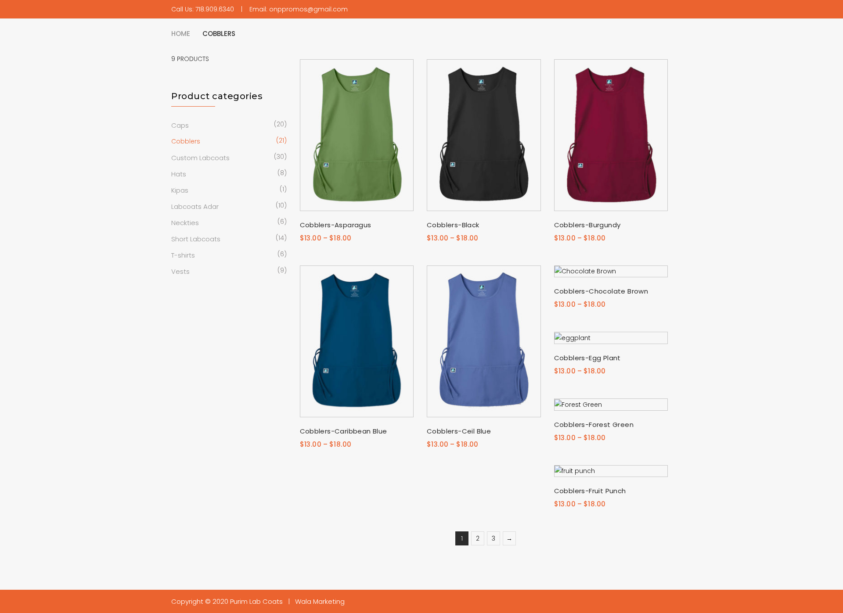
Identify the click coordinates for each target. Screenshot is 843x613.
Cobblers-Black (453, 224)
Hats (178, 174)
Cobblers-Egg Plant (587, 357)
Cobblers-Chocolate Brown (601, 291)
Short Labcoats (195, 239)
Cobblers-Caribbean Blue (343, 431)
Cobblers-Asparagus (335, 224)
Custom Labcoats (200, 157)
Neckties (185, 222)
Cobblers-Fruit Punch (590, 490)
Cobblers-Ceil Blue (459, 431)
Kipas (179, 190)
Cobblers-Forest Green (594, 424)
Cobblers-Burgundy (587, 224)
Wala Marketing (320, 601)
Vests (180, 271)
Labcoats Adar (195, 206)
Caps (180, 125)
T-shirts (183, 255)
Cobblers (185, 141)
